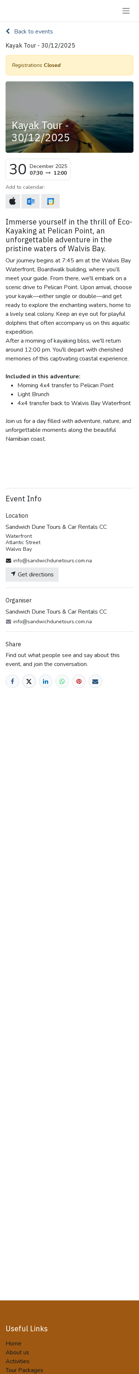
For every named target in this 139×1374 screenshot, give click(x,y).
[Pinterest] (79, 681)
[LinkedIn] (46, 681)
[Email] (95, 681)
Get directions (35, 574)
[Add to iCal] (13, 201)
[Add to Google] (50, 201)
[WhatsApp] (62, 681)
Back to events (33, 32)
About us (17, 1352)
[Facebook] (12, 681)
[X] (29, 681)
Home (13, 1343)
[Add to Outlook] (30, 201)
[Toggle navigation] (126, 10)
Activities (18, 1361)
